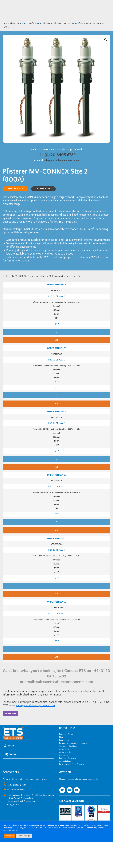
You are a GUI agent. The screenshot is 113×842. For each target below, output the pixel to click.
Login (11, 746)
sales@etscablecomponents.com (61, 160)
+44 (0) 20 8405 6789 (56, 155)
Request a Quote (66, 734)
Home (20, 23)
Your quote (14, 754)
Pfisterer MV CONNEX (63, 23)
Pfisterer (46, 23)
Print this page (15, 189)
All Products (43, 189)
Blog (61, 737)
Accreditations (65, 761)
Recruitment (64, 740)
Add (57, 340)
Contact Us (63, 755)
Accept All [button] (10, 836)
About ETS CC (65, 752)
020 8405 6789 (17, 785)
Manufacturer (33, 23)
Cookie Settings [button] (24, 836)
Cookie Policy (64, 749)
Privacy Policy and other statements (73, 743)
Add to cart (10, 713)
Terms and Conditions (68, 746)
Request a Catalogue (67, 758)
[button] (105, 39)
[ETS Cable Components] (13, 739)
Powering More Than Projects (71, 764)
